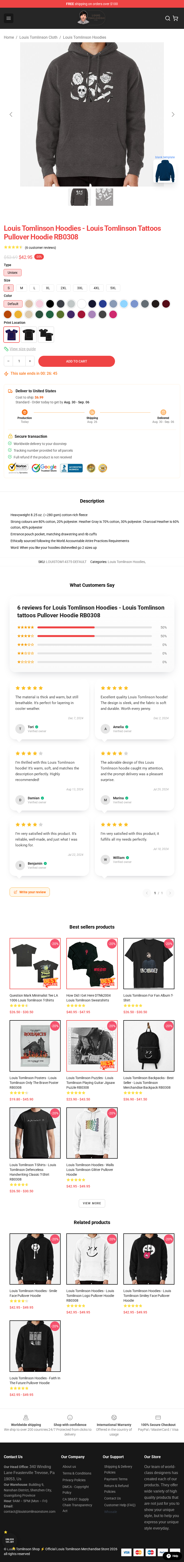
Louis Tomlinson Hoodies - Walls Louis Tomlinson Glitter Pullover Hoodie (90, 1169)
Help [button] (175, 1556)
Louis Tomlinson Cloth (38, 37)
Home (9, 37)
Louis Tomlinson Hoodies (84, 37)
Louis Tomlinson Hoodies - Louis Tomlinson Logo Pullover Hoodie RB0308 (90, 1295)
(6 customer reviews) (40, 248)
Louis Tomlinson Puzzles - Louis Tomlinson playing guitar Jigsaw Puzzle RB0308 (90, 1082)
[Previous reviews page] (147, 893)
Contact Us (112, 1498)
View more (92, 1203)
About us (69, 1466)
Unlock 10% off (10, 1540)
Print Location (14, 323)
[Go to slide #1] (79, 197)
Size (7, 280)
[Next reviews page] (170, 893)
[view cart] (175, 18)
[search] (168, 18)
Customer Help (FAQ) (120, 1505)
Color (8, 296)
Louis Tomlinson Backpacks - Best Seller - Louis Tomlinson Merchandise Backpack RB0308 (148, 1082)
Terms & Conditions (77, 1473)
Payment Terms (115, 1479)
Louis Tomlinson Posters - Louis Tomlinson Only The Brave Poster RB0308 (34, 1082)
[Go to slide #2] (104, 197)
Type (7, 265)
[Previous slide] (11, 114)
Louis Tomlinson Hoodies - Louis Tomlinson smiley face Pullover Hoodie (147, 1295)
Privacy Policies (74, 1480)
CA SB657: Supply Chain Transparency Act (77, 1505)
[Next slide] (173, 114)
